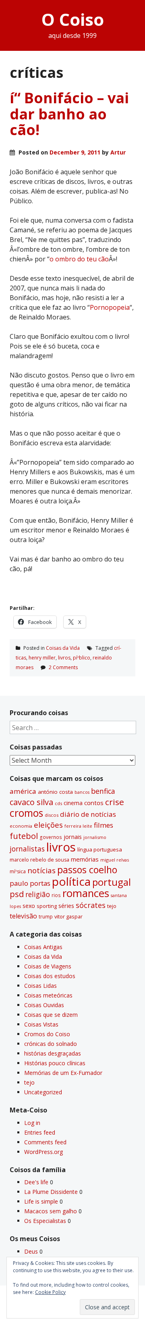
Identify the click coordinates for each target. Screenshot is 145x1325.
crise (114, 802)
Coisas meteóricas (48, 995)
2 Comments (63, 667)
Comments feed (45, 1142)
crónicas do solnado (50, 1043)
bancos (82, 792)
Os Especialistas (45, 1221)
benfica (103, 791)
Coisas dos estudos (49, 976)
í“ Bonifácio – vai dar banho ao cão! (69, 114)
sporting (47, 906)
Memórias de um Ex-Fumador (63, 1073)
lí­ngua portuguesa (99, 849)
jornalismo (94, 837)
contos (94, 803)
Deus (31, 1251)
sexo (29, 906)
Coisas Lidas (40, 985)
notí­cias (41, 870)
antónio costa (55, 791)
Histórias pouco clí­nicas (54, 1063)
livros (64, 657)
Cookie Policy (50, 1292)
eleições (48, 825)
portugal (111, 882)
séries (66, 906)
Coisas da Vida (63, 648)
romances (85, 893)
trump (46, 916)
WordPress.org (43, 1152)
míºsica (18, 871)
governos (50, 837)
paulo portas (30, 883)
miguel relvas (114, 860)
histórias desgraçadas (52, 1053)
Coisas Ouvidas (44, 1005)
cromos (26, 813)
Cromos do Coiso (47, 1034)
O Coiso (72, 19)
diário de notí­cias (88, 814)
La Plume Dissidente (51, 1192)
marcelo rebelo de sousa (39, 859)
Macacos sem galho (50, 1211)
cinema (73, 803)
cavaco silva (31, 802)
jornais (73, 837)
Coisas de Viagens (47, 966)
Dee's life (36, 1182)
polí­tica (71, 881)
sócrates (91, 905)
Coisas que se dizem (51, 1014)
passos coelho (87, 869)
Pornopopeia (110, 307)
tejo (111, 906)
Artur (118, 152)
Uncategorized (43, 1092)
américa (23, 791)
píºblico (81, 657)
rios (56, 895)
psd (17, 893)
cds (58, 803)
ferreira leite (78, 826)
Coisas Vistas (41, 1024)
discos (51, 815)
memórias (85, 859)
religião (37, 894)
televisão (23, 916)
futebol (24, 835)
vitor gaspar (68, 916)
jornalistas (27, 848)
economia (21, 826)
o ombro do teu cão (79, 259)
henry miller (42, 657)
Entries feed (39, 1132)
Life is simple (41, 1201)
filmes (103, 825)
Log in (32, 1123)
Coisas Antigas (43, 947)
